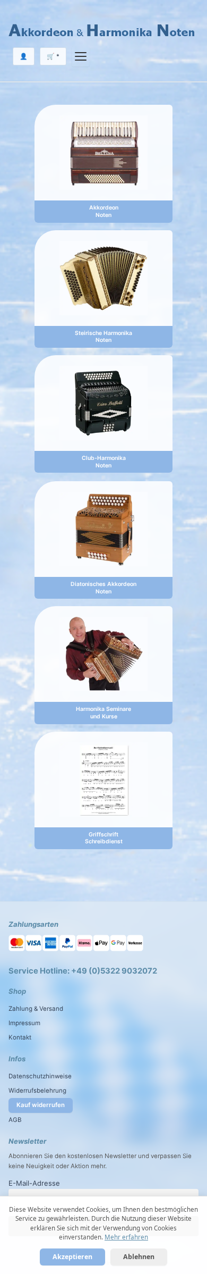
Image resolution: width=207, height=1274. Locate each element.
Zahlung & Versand (35, 1008)
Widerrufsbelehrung (37, 1090)
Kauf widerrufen (40, 1105)
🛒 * (53, 56)
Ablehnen (138, 1256)
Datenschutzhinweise (40, 1076)
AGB (15, 1120)
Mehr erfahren (126, 1237)
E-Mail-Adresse (34, 1183)
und (143, 1156)
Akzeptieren (72, 1256)
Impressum (24, 1023)
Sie (187, 1156)
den (60, 1156)
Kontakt (19, 1037)
